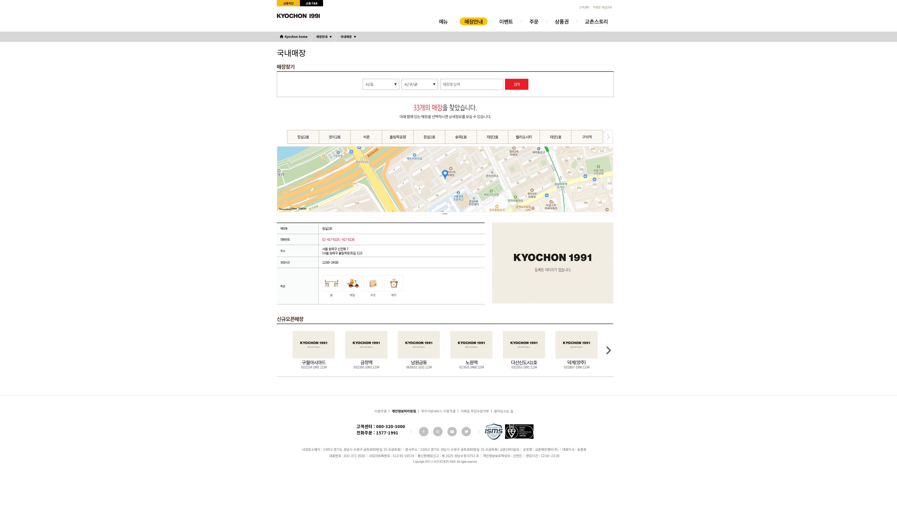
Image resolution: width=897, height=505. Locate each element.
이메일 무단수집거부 (475, 411)
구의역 (587, 137)
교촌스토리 (596, 21)
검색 (517, 84)
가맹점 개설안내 (602, 7)
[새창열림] (423, 431)
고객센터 (584, 7)
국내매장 (346, 36)
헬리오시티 (524, 137)
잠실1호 (429, 137)
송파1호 (461, 137)
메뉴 (443, 21)
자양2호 (492, 137)
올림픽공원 (398, 137)
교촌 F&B (311, 3)
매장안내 (473, 21)
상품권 (562, 21)
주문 (533, 21)
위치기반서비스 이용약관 (438, 411)
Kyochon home (296, 36)
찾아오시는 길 (503, 411)
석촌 (366, 137)
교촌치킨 (288, 3)
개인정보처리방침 (404, 411)
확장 (445, 213)
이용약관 (380, 411)
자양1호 (555, 137)
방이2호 (335, 137)
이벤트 (506, 21)
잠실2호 (303, 137)
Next (608, 137)
